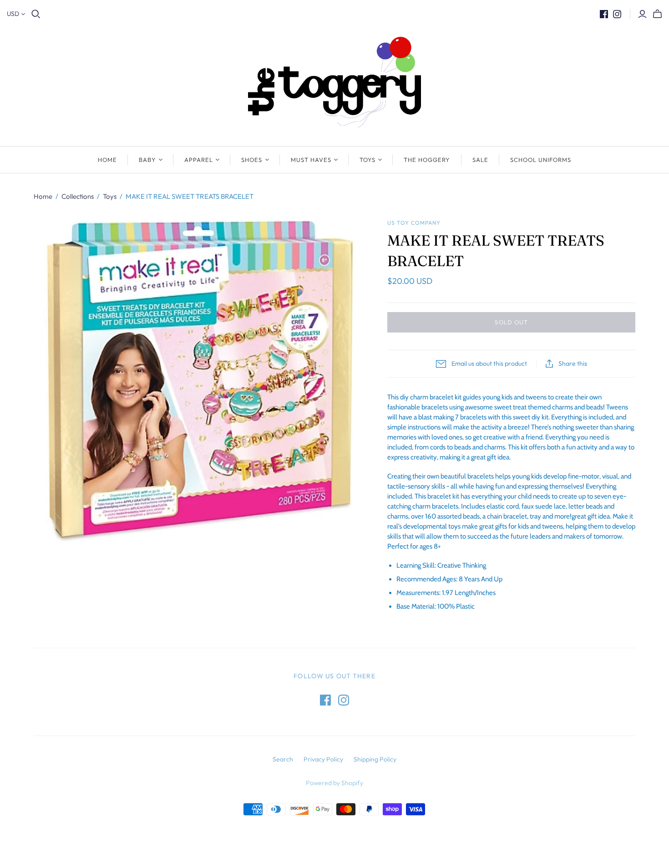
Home (107, 159)
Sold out (511, 322)
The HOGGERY (427, 159)
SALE (480, 159)
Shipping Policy (375, 759)
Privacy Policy (323, 759)
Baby (147, 159)
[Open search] (36, 14)
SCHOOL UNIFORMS (541, 159)
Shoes (251, 159)
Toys (367, 159)
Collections (77, 196)
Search (283, 759)
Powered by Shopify (334, 783)
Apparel (198, 159)
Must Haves (311, 159)
